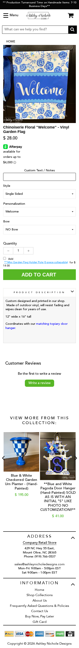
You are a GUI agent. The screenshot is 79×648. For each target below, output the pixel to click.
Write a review (39, 383)
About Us (39, 600)
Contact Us (39, 611)
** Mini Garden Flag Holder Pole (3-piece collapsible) (36, 262)
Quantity (10, 243)
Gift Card (40, 622)
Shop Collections (40, 595)
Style (6, 186)
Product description (40, 292)
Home (10, 41)
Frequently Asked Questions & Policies (39, 605)
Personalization (14, 204)
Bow (6, 221)
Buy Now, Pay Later (39, 616)
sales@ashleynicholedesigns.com (40, 564)
